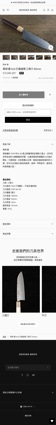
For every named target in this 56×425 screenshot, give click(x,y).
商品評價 (6, 234)
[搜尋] (44, 10)
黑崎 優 (6, 65)
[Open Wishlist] (8, 10)
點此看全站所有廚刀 (28, 324)
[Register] (47, 367)
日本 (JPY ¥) (27, 407)
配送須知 (6, 224)
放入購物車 (23, 95)
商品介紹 (6, 144)
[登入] (48, 10)
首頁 (4, 337)
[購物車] (52, 10)
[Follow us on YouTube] (33, 375)
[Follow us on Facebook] (22, 375)
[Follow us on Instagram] (27, 375)
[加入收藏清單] (50, 95)
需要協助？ (48, 130)
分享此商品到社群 (10, 130)
